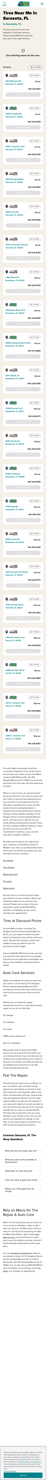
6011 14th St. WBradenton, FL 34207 (15, 377)
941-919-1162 (35, 514)
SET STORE (34, 75)
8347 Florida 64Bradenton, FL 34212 (15, 442)
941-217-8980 (34, 351)
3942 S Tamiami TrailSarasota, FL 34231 (15, 148)
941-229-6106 (34, 482)
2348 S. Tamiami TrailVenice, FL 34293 (15, 737)
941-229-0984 (34, 678)
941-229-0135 (34, 154)
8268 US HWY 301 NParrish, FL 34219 (15, 671)
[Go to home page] (23, 3)
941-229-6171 (34, 416)
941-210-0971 (34, 89)
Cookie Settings (10, 1471)
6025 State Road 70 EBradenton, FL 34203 (15, 311)
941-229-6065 (34, 711)
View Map (37, 67)
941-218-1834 (34, 612)
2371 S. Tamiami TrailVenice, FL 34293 (15, 704)
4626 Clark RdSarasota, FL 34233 (14, 213)
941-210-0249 (34, 122)
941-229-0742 (34, 449)
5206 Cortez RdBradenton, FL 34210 (15, 541)
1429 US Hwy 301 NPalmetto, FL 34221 (14, 606)
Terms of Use (36, 1462)
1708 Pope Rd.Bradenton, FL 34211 (15, 508)
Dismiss (23, 1475)
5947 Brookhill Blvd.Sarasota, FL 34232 (15, 180)
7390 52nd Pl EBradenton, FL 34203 (15, 279)
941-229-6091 (34, 318)
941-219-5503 (34, 645)
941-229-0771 (34, 580)
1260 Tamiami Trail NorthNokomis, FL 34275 (17, 573)
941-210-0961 (34, 187)
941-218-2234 (34, 547)
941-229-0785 (34, 383)
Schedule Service (25, 94)
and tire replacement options (22, 1125)
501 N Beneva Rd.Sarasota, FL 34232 (14, 82)
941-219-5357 (34, 743)
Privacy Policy (24, 1462)
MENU (4, 5)
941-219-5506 (34, 220)
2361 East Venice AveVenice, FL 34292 (15, 639)
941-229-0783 (34, 285)
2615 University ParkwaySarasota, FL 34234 (17, 246)
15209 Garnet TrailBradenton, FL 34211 (15, 410)
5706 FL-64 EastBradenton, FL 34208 (15, 475)
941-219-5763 (34, 252)
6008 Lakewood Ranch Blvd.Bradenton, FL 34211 (18, 344)
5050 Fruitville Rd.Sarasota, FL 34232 (14, 115)
